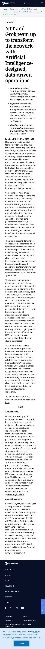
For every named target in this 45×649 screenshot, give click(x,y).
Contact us (8, 617)
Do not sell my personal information (13, 625)
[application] (22, 638)
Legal (7, 602)
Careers (8, 597)
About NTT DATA (12, 591)
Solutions (9, 586)
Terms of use (9, 621)
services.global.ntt (15, 494)
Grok (12, 150)
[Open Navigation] (41, 3)
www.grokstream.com (15, 553)
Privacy (25, 617)
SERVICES (8, 575)
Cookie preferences (29, 621)
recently (17, 320)
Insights (9, 580)
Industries (10, 570)
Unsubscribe (27, 624)
